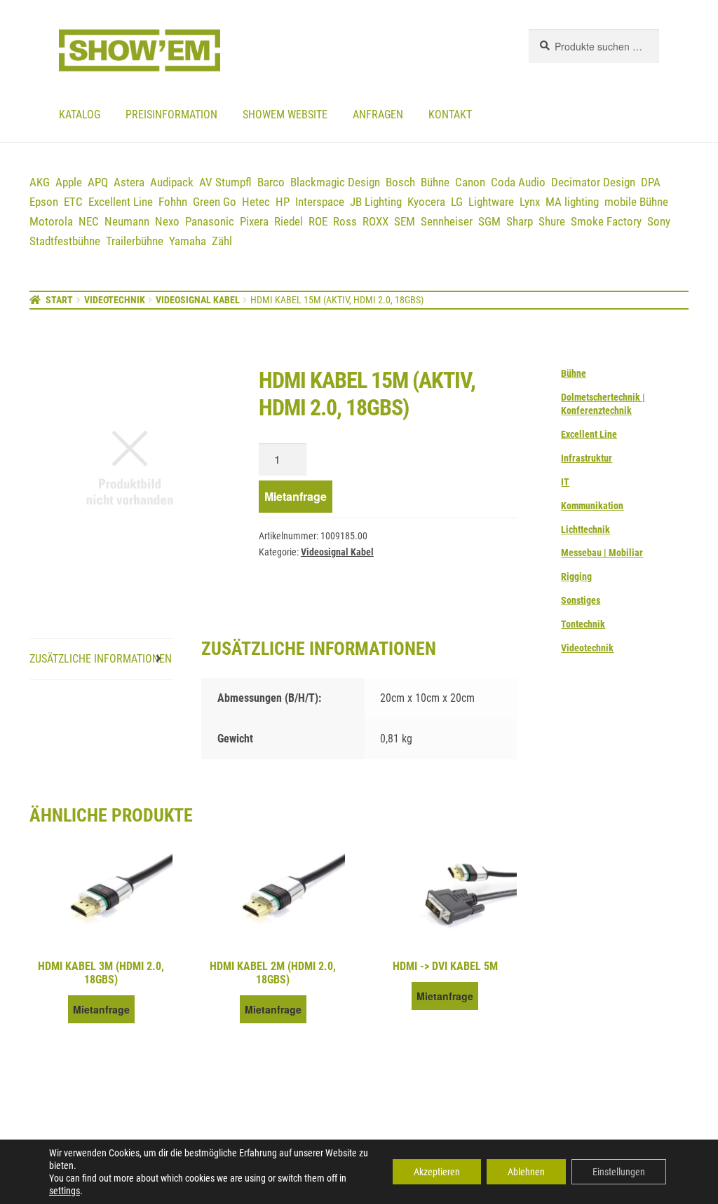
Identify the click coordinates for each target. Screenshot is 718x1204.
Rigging (576, 576)
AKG (39, 182)
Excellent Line (120, 202)
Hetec (256, 202)
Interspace (319, 202)
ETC (73, 202)
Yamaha (187, 241)
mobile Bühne (636, 202)
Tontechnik (583, 624)
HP (283, 202)
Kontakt (450, 114)
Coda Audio (518, 182)
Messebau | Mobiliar (602, 552)
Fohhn (172, 202)
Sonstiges (580, 600)
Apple (68, 182)
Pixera (254, 221)
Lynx (530, 202)
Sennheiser (447, 221)
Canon (470, 182)
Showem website (285, 114)
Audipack (172, 182)
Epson (43, 202)
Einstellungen (618, 1171)
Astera (129, 182)
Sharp (519, 221)
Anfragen (378, 114)
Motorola (51, 221)
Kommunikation (592, 505)
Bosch (400, 182)
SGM (489, 221)
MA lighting (572, 202)
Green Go (214, 202)
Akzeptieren (437, 1171)
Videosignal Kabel (198, 299)
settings (64, 1190)
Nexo (167, 221)
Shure (551, 221)
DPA (651, 182)
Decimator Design (593, 182)
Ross (345, 221)
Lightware (491, 202)
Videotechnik (114, 299)
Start (59, 299)
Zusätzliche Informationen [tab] (100, 658)
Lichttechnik (585, 529)
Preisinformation (171, 114)
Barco (271, 182)
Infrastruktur (586, 458)
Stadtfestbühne (64, 241)
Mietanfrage (295, 496)
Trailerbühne (134, 241)
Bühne (435, 182)
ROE (318, 221)
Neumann (126, 221)
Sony (658, 221)
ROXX (375, 221)
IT (565, 481)
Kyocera (426, 202)
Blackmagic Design (335, 182)
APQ (98, 182)
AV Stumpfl (225, 182)
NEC (89, 221)
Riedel (288, 221)
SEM (404, 221)
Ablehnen (526, 1171)
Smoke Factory (606, 221)
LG (457, 202)
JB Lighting (376, 202)
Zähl (222, 241)
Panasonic (209, 221)
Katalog (79, 114)
